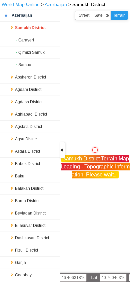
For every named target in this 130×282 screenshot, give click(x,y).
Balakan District (29, 188)
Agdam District (28, 89)
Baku (19, 176)
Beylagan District (30, 213)
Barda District (27, 200)
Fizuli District (26, 250)
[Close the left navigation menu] (62, 150)
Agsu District (26, 139)
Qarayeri (26, 40)
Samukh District (30, 27)
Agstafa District (28, 126)
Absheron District (30, 77)
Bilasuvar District (30, 225)
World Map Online (21, 4)
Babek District (27, 163)
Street (84, 15)
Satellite (101, 15)
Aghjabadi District (31, 114)
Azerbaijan (56, 4)
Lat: (95, 277)
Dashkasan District (32, 238)
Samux (24, 64)
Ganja (20, 262)
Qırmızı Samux (31, 52)
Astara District (27, 151)
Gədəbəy (23, 275)
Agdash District (28, 102)
